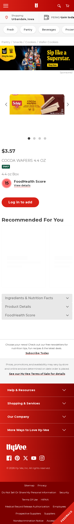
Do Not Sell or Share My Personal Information (29, 492)
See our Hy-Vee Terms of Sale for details (37, 373)
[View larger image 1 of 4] (37, 104)
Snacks (17, 42)
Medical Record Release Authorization (27, 506)
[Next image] (67, 104)
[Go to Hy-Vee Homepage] (37, 5)
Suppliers (49, 513)
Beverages (49, 29)
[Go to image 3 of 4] (39, 138)
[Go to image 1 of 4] (29, 138)
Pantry (28, 29)
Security (64, 492)
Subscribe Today (37, 353)
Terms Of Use (30, 499)
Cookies (30, 42)
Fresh (10, 29)
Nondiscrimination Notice (28, 520)
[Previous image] (6, 104)
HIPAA (45, 499)
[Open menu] (5, 5)
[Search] (59, 5)
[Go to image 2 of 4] (34, 138)
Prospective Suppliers (28, 513)
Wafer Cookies (48, 42)
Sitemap (29, 485)
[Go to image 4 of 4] (45, 138)
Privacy (42, 485)
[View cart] (67, 5)
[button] (22, 185)
